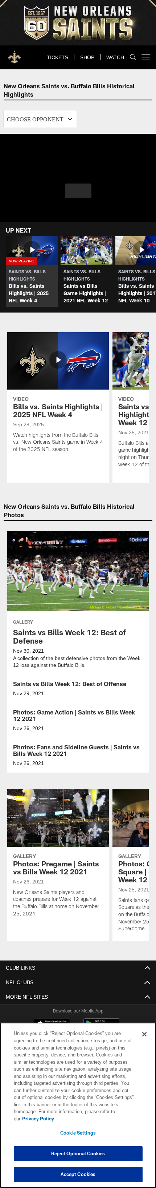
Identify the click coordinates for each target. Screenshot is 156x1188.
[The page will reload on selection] (40, 119)
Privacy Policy (94, 1118)
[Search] (133, 57)
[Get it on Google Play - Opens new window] (101, 1027)
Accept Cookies (78, 1174)
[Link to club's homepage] (14, 54)
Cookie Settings (78, 1133)
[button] (78, 191)
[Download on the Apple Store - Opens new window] (51, 1024)
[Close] (144, 1042)
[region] (78, 1109)
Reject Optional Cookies (78, 1153)
